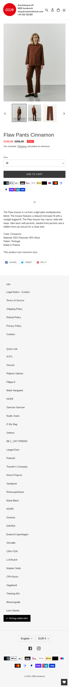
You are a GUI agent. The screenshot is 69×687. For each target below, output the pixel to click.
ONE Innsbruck (38, 676)
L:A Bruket (11, 559)
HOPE (9, 399)
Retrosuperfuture (15, 492)
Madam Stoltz (13, 568)
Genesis (10, 517)
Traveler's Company (17, 466)
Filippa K (10, 382)
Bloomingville (13, 602)
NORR (10, 509)
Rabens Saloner (14, 373)
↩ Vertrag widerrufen (17, 618)
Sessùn (10, 365)
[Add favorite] (34, 202)
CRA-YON (12, 551)
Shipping (21, 146)
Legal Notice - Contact (18, 292)
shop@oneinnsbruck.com (30, 11)
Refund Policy (13, 317)
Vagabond (11, 585)
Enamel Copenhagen (17, 534)
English (25, 638)
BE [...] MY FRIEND (16, 441)
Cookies (10, 334)
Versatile (10, 542)
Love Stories (13, 610)
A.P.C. (9, 356)
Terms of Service (15, 300)
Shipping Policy (14, 309)
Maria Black (12, 500)
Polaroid (10, 458)
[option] (19, 113)
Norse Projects (14, 475)
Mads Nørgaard (14, 390)
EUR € (42, 638)
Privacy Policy (14, 325)
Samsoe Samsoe (15, 407)
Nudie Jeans (13, 415)
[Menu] (64, 9)
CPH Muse (12, 576)
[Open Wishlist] (64, 682)
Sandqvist (11, 483)
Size (6, 157)
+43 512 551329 (25, 14)
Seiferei (10, 432)
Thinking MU (13, 593)
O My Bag (11, 424)
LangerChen (12, 449)
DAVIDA (10, 525)
